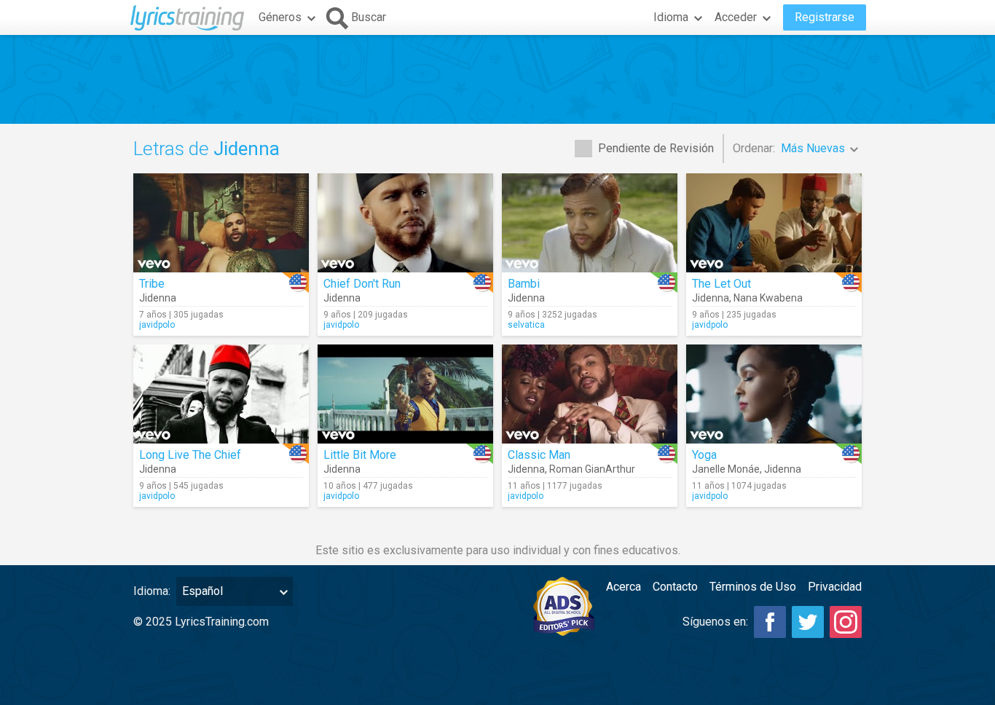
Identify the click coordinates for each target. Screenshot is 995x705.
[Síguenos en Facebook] (770, 622)
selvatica (526, 325)
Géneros (280, 17)
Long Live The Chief (190, 455)
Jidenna (157, 298)
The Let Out (721, 284)
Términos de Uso (752, 587)
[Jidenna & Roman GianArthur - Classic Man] (589, 394)
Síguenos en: (715, 622)
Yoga (704, 455)
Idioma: (151, 591)
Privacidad (835, 587)
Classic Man (539, 455)
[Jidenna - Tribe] (221, 222)
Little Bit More (359, 455)
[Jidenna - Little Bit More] (405, 394)
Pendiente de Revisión (656, 148)
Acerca (623, 587)
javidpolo (157, 325)
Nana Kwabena (768, 298)
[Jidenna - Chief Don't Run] (405, 222)
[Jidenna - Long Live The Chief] (221, 394)
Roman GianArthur (592, 469)
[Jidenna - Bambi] (589, 222)
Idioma (670, 17)
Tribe (152, 284)
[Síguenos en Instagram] (846, 622)
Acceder (736, 17)
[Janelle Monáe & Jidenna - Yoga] (774, 394)
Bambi (524, 284)
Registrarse (824, 17)
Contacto (675, 587)
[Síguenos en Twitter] (808, 622)
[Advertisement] (497, 79)
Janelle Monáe (726, 469)
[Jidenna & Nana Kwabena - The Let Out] (774, 222)
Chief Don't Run (362, 284)
